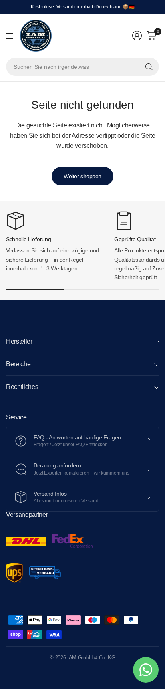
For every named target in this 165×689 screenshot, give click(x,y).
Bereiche (18, 364)
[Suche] (149, 67)
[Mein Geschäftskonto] (137, 35)
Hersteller (19, 341)
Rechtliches (22, 386)
